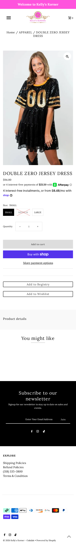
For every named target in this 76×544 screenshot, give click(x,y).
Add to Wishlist (38, 294)
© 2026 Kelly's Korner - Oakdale (19, 540)
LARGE (37, 212)
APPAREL (25, 32)
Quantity (8, 226)
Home (11, 32)
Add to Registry (38, 284)
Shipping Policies (14, 463)
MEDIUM (23, 212)
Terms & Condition (15, 476)
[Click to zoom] (67, 56)
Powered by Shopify (46, 540)
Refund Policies (13, 467)
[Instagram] (37, 432)
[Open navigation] (9, 17)
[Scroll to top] (68, 536)
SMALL (8, 212)
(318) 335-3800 (13, 471)
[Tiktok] (44, 432)
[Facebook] (32, 432)
